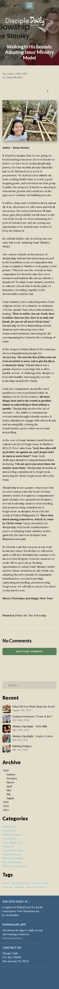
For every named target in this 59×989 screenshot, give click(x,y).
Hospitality (19, 887)
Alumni (5, 883)
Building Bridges (12, 834)
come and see (39, 887)
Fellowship (7, 887)
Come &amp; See (12, 842)
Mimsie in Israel (11, 854)
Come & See (9, 838)
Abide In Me (9, 826)
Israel (28, 887)
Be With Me (9, 830)
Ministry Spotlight (13, 858)
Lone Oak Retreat (13, 850)
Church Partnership (20, 883)
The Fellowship (37, 615)
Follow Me (21, 615)
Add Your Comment (29, 651)
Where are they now (14, 866)
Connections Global (39, 883)
